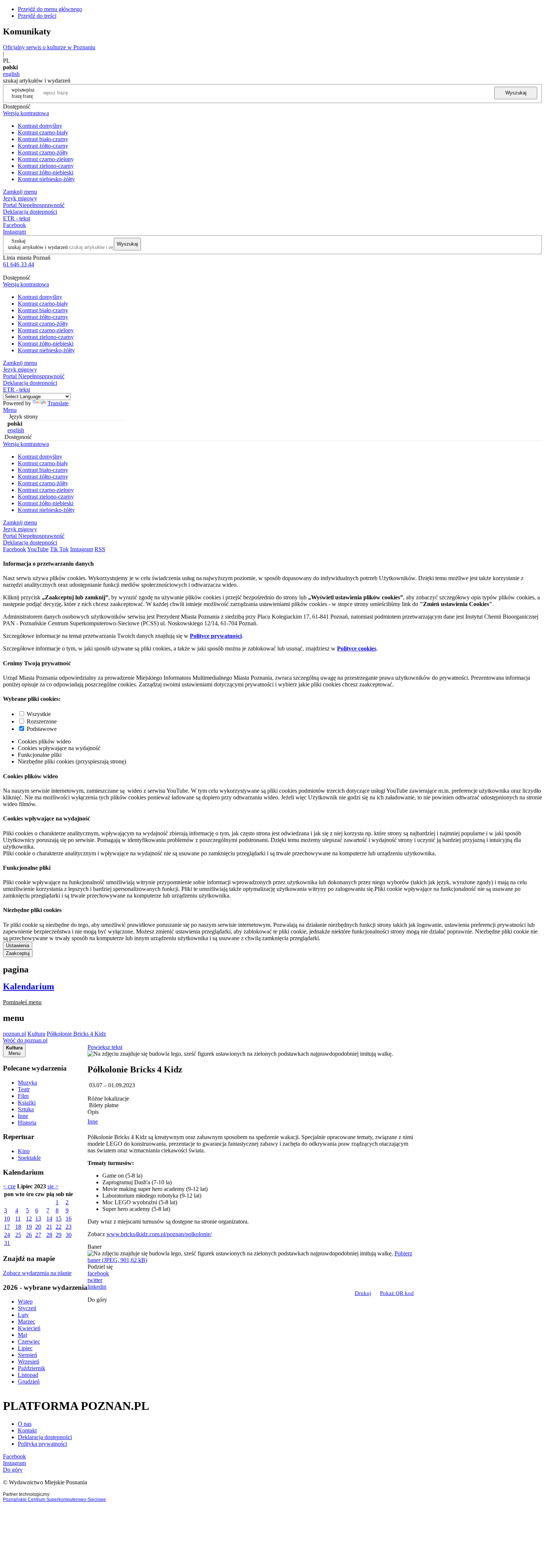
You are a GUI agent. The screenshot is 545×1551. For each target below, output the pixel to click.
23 (69, 1227)
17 (7, 1227)
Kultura (36, 1034)
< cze (9, 1186)
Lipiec (25, 1348)
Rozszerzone (42, 721)
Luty (23, 1315)
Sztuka (26, 1109)
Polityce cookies (356, 648)
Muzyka (27, 1082)
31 (7, 1243)
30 (69, 1235)
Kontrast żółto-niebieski (45, 172)
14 (49, 1218)
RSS (100, 549)
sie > (53, 1186)
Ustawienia (17, 945)
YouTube (38, 549)
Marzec (26, 1321)
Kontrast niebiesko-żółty (46, 179)
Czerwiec (29, 1341)
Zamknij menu (20, 192)
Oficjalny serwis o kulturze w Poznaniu (49, 47)
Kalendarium (28, 986)
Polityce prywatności (216, 636)
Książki (27, 1102)
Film (23, 1096)
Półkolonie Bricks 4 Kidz (76, 1034)
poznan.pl (14, 1034)
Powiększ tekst (104, 1047)
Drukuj (363, 1293)
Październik (31, 1368)
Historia (27, 1122)
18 (18, 1227)
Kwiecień (29, 1328)
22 (59, 1227)
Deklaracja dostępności (45, 1437)
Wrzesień (28, 1361)
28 (49, 1235)
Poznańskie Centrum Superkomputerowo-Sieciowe (54, 1499)
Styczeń (27, 1308)
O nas (25, 1424)
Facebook (14, 225)
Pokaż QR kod (397, 1293)
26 (29, 1235)
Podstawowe (42, 729)
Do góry (97, 1300)
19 (29, 1227)
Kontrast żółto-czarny (43, 146)
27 (38, 1235)
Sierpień (27, 1355)
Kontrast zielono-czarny (46, 166)
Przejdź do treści (37, 16)
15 (59, 1218)
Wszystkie (39, 714)
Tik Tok (59, 549)
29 (59, 1235)
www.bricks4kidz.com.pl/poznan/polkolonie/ (159, 1234)
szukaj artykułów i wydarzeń (38, 247)
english (11, 74)
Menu (10, 410)
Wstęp (25, 1301)
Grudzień (29, 1381)
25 (18, 1235)
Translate (58, 403)
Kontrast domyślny (40, 126)
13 (38, 1218)
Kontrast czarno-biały (43, 132)
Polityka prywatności (42, 1444)
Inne (23, 1116)
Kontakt (27, 1430)
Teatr (24, 1089)
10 (7, 1218)
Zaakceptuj (18, 953)
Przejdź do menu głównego (50, 9)
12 (29, 1218)
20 (38, 1227)
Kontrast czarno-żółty (43, 152)
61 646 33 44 (18, 264)
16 (69, 1218)
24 (7, 1235)
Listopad (28, 1375)
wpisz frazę (28, 93)
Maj (22, 1335)
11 (18, 1218)
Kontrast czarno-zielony (46, 159)
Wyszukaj (515, 93)
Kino (24, 1151)
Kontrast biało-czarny (43, 139)
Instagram (14, 232)
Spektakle (29, 1158)
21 (49, 1227)
